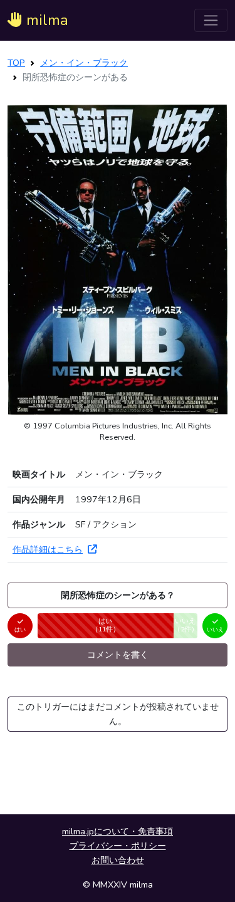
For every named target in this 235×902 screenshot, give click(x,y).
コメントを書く (118, 654)
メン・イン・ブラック (84, 62)
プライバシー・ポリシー (118, 845)
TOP (16, 62)
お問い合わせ (117, 860)
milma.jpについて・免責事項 (117, 831)
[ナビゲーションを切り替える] (210, 20)
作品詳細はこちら (48, 549)
